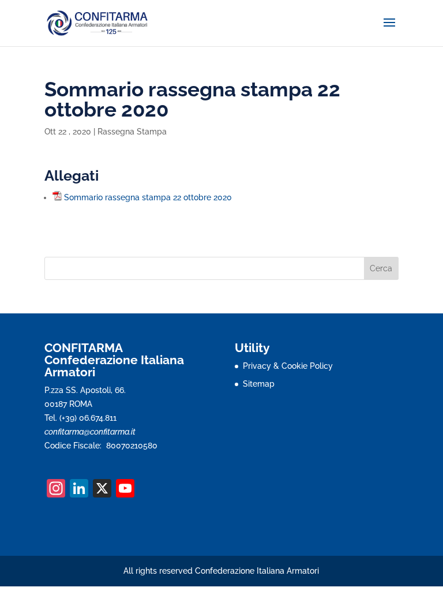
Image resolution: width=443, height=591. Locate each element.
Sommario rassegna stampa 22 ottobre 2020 (148, 197)
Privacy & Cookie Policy (288, 366)
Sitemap (259, 383)
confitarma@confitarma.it (90, 431)
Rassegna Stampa (132, 131)
